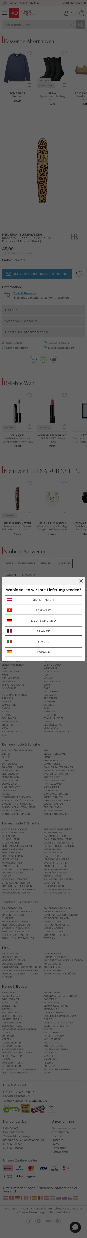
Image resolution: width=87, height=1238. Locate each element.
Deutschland (43, 620)
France (43, 631)
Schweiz (43, 610)
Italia (43, 641)
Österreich (43, 599)
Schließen (81, 581)
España (43, 652)
